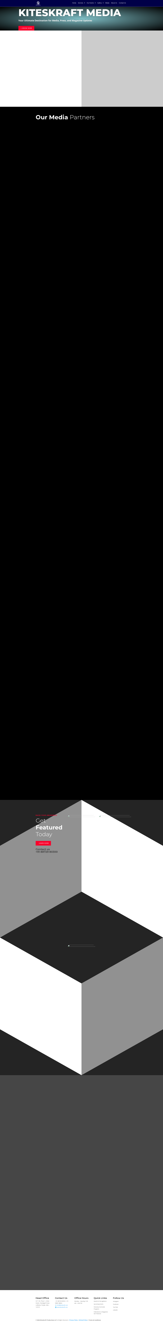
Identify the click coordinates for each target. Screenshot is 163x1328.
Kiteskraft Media (69, 13)
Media (107, 3)
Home (74, 3)
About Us (114, 3)
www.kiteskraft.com (62, 1307)
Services (80, 3)
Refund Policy (83, 1320)
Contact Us (122, 3)
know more (27, 28)
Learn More (44, 843)
